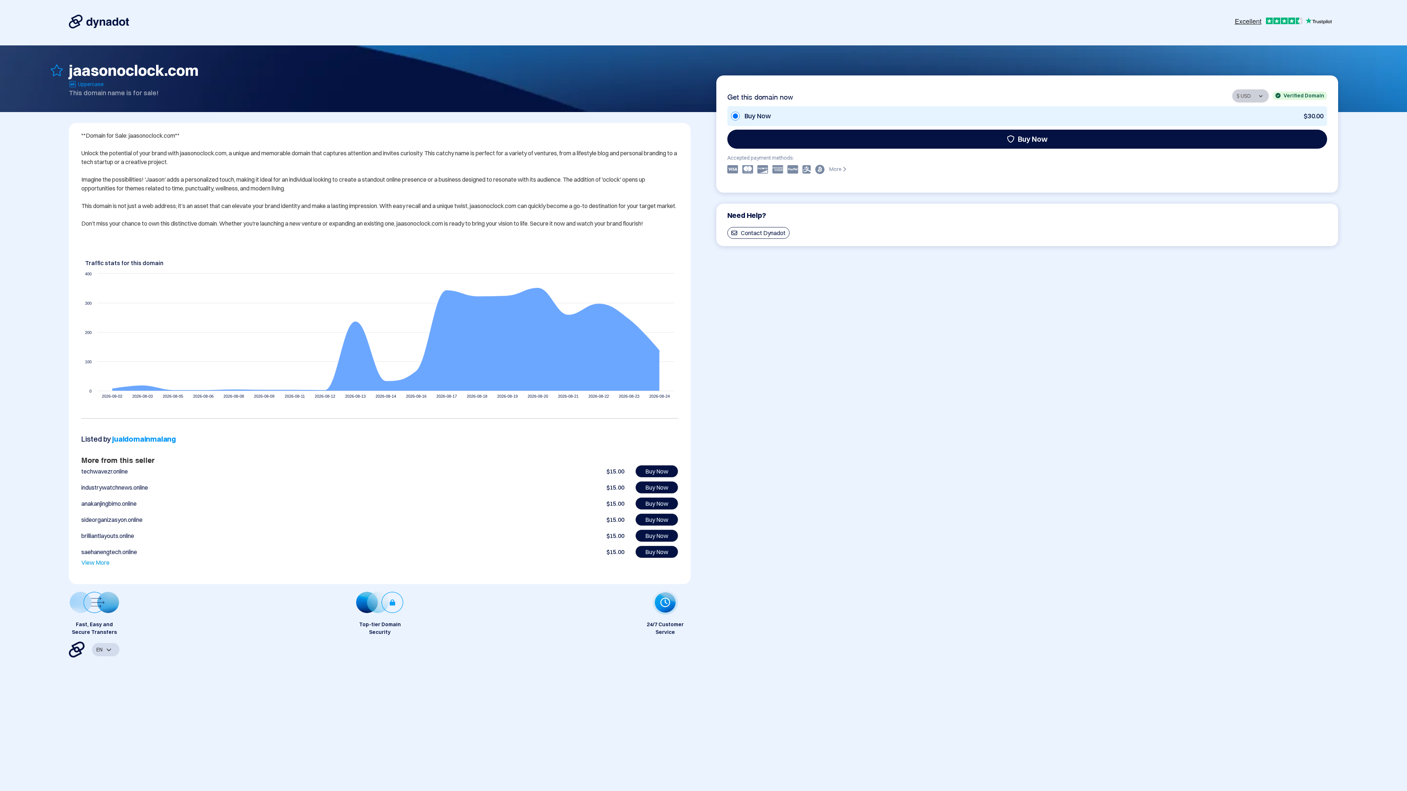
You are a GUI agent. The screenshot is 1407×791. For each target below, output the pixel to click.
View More (95, 562)
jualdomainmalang (144, 438)
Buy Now (1033, 139)
